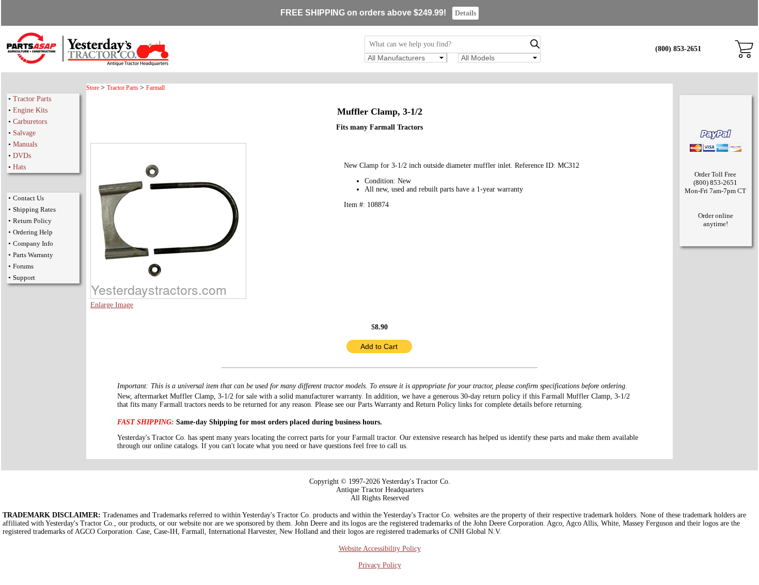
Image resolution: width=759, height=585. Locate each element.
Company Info (33, 243)
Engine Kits (30, 110)
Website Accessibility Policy (380, 548)
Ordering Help (33, 232)
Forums (23, 266)
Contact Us (28, 198)
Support (24, 277)
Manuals (25, 144)
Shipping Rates (34, 209)
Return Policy (32, 221)
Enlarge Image (111, 305)
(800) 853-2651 (678, 49)
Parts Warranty (33, 255)
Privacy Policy (379, 565)
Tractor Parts (32, 99)
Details (465, 13)
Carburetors (30, 121)
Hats (19, 167)
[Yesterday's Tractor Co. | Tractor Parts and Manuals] (87, 64)
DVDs (22, 156)
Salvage (24, 133)
